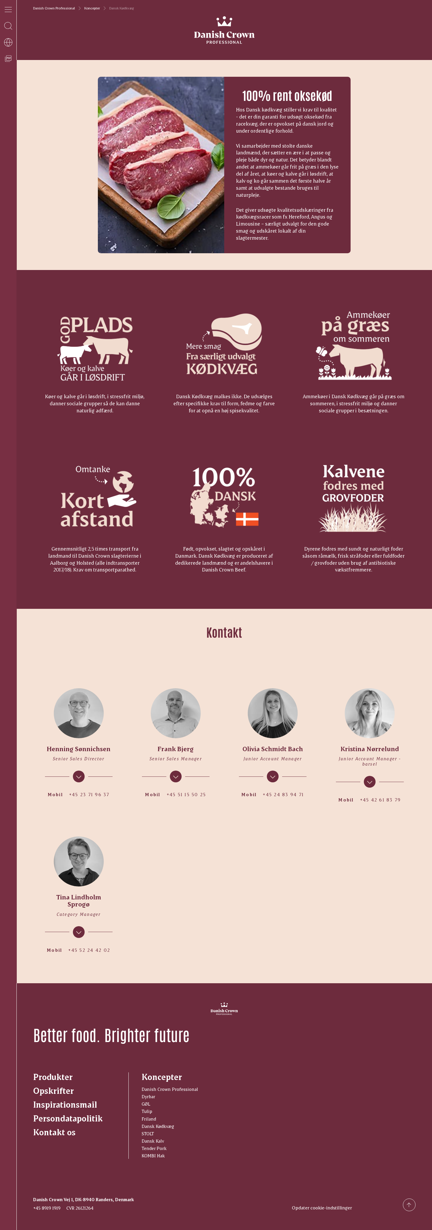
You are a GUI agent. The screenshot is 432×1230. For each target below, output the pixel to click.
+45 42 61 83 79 (380, 799)
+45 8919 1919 (47, 1208)
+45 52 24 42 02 (89, 950)
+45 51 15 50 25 (186, 794)
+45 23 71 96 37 (89, 794)
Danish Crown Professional (54, 8)
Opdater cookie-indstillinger (322, 1207)
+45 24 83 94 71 (283, 794)
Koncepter (92, 8)
